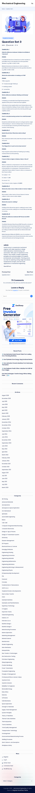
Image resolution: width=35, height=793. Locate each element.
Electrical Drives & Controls (9, 546)
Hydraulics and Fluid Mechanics (10, 603)
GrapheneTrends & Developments (11, 591)
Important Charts (7, 612)
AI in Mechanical (6, 511)
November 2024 (6, 425)
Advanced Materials (7, 502)
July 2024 (4, 434)
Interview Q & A (6, 620)
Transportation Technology (9, 730)
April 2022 (4, 452)
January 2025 (5, 419)
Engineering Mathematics (9, 561)
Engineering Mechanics (8, 564)
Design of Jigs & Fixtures (8, 531)
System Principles (7, 712)
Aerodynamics (6, 505)
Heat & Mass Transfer (8, 594)
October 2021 (5, 466)
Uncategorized (6, 733)
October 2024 (6, 428)
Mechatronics (5, 641)
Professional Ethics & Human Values (12, 677)
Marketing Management (8, 635)
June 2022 (5, 446)
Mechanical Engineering (13, 3)
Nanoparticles (6, 650)
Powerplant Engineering (8, 671)
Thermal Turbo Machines (8, 718)
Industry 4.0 (5, 618)
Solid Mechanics (6, 701)
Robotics (4, 695)
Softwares (5, 698)
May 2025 (4, 407)
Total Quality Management (9, 727)
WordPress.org (8, 769)
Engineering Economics (8, 555)
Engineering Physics (7, 570)
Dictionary (5, 537)
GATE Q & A (5, 588)
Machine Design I (6, 623)
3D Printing (5, 499)
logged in (15, 290)
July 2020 (4, 484)
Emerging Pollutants (7, 549)
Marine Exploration (7, 632)
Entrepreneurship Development (10, 573)
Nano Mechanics (6, 647)
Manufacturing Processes (9, 629)
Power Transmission (7, 668)
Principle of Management (9, 674)
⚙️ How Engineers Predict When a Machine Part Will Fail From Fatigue (17, 369)
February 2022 (6, 458)
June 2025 (5, 404)
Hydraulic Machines (7, 600)
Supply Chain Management (9, 710)
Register (6, 757)
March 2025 (5, 413)
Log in (5, 760)
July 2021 (4, 475)
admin (6, 245)
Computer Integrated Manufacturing (12, 526)
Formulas (4, 582)
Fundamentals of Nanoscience (10, 585)
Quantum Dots (6, 680)
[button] (7, 266)
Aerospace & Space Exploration (10, 508)
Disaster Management (8, 540)
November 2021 (6, 463)
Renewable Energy (7, 689)
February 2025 (6, 416)
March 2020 (5, 487)
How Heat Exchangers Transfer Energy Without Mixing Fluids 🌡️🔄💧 (16, 374)
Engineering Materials (8, 558)
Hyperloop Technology (8, 606)
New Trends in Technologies (9, 653)
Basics (3, 520)
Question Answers (8, 38)
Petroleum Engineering (8, 659)
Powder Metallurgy (7, 665)
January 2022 (5, 461)
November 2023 (6, 440)
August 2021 (5, 472)
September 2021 (6, 469)
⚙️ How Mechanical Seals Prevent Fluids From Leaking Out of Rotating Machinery (16, 355)
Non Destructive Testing (8, 656)
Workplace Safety (7, 745)
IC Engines (5, 609)
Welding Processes (7, 739)
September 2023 (6, 443)
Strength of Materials (8, 707)
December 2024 (6, 422)
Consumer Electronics (8, 528)
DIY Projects (5, 543)
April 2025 (4, 410)
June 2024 (5, 437)
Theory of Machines (7, 715)
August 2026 (5, 395)
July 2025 (4, 401)
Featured (4, 579)
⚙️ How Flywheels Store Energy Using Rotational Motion (17, 359)
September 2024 (6, 431)
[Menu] (32, 3)
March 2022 (5, 455)
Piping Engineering (7, 662)
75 (17, 45)
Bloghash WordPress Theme (20, 790)
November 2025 (6, 398)
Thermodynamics (6, 721)
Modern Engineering (7, 644)
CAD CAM (4, 523)
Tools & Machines (7, 724)
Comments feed (8, 766)
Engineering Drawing (7, 552)
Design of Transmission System (10, 534)
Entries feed (7, 763)
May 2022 (4, 449)
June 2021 (4, 478)
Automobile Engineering (8, 517)
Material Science (6, 638)
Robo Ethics (5, 692)
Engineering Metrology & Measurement (12, 567)
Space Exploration (7, 704)
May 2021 (4, 481)
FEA (3, 576)
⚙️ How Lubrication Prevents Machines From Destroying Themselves (17, 364)
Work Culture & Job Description (10, 742)
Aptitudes (4, 514)
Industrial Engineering (8, 615)
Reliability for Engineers (8, 686)
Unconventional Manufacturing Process (12, 736)
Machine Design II (6, 626)
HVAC (3, 597)
